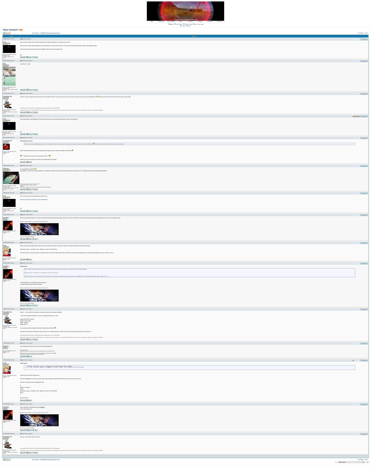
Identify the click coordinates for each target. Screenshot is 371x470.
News (151, 21)
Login (189, 25)
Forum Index (35, 33)
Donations (200, 21)
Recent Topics (178, 24)
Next (367, 33)
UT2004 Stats (161, 21)
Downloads (209, 21)
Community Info (171, 21)
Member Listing (188, 24)
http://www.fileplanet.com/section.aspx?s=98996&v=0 (34, 199)
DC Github (190, 21)
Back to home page (198, 24)
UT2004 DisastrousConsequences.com (50, 33)
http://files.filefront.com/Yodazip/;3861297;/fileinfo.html (36, 221)
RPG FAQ (219, 21)
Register (183, 25)
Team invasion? (10, 30)
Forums (181, 21)
